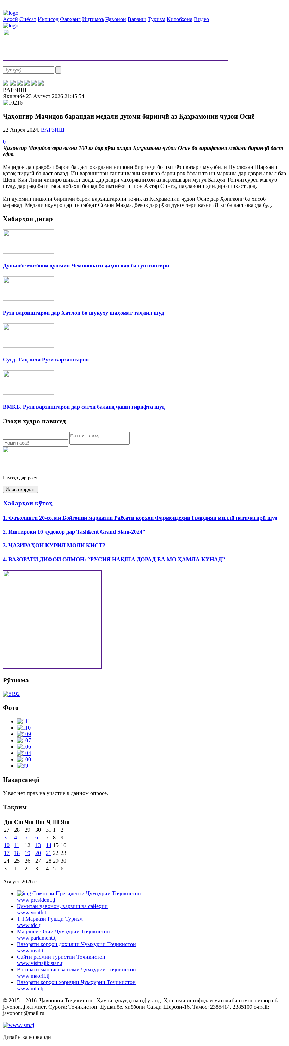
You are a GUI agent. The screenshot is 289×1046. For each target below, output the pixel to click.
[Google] (41, 84)
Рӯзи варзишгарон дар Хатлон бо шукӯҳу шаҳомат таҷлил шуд (83, 313)
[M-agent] (34, 84)
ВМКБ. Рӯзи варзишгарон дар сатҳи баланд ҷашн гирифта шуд (84, 407)
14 (48, 845)
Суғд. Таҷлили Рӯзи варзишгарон (46, 360)
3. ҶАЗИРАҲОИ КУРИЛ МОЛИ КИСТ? (54, 545)
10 (7, 845)
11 (16, 845)
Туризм (156, 19)
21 (48, 853)
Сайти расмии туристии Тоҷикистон (61, 960)
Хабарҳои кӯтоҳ (28, 503)
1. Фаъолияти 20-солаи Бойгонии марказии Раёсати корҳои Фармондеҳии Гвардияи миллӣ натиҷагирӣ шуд (140, 518)
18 (17, 853)
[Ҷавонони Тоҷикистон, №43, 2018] (11, 694)
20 (38, 853)
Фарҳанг (70, 19)
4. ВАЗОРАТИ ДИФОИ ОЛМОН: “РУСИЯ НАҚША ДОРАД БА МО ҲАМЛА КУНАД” (114, 559)
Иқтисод (48, 19)
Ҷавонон (115, 19)
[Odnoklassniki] (27, 84)
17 (7, 853)
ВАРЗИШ (52, 130)
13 (38, 845)
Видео (201, 19)
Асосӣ (10, 19)
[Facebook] (5, 84)
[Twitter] (13, 84)
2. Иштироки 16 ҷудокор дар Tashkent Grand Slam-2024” (74, 532)
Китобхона (179, 19)
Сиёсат (27, 19)
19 (27, 853)
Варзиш (137, 19)
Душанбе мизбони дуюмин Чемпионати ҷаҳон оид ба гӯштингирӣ (86, 266)
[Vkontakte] (20, 84)
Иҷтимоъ (93, 19)
